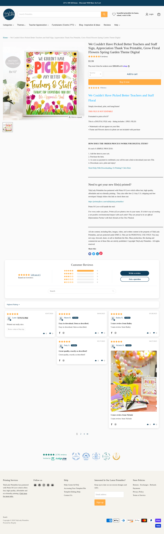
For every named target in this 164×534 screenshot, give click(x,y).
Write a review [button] (135, 273)
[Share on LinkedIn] (97, 253)
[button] (94, 56)
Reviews (107, 25)
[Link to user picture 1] (134, 381)
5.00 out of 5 (35, 275)
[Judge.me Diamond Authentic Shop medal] (76, 456)
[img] (12, 314)
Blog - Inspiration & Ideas (89, 25)
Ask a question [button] (135, 279)
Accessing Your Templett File (75, 488)
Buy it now (125, 82)
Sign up (99, 502)
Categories (7, 25)
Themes (20, 25)
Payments (136, 488)
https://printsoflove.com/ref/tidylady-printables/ (106, 202)
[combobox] (59, 14)
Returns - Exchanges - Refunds (144, 485)
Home (5, 38)
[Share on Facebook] (89, 253)
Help (116, 25)
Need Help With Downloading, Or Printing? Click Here (109, 168)
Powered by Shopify (9, 523)
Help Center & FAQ (71, 485)
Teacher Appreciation (38, 25)
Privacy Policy (138, 492)
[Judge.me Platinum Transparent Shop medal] (106, 456)
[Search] (104, 14)
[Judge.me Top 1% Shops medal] (116, 456)
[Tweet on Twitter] (93, 253)
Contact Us (68, 495)
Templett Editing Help (72, 492)
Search (5, 517)
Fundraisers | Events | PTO (63, 25)
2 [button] (80, 434)
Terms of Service (139, 495)
